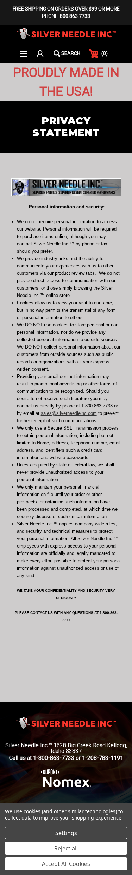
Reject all (66, 848)
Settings (66, 833)
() (104, 53)
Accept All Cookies (66, 864)
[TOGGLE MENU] (24, 50)
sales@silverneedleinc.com (69, 413)
